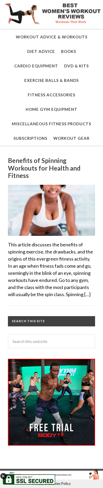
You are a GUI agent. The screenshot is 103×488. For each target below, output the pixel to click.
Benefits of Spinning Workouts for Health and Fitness (44, 168)
